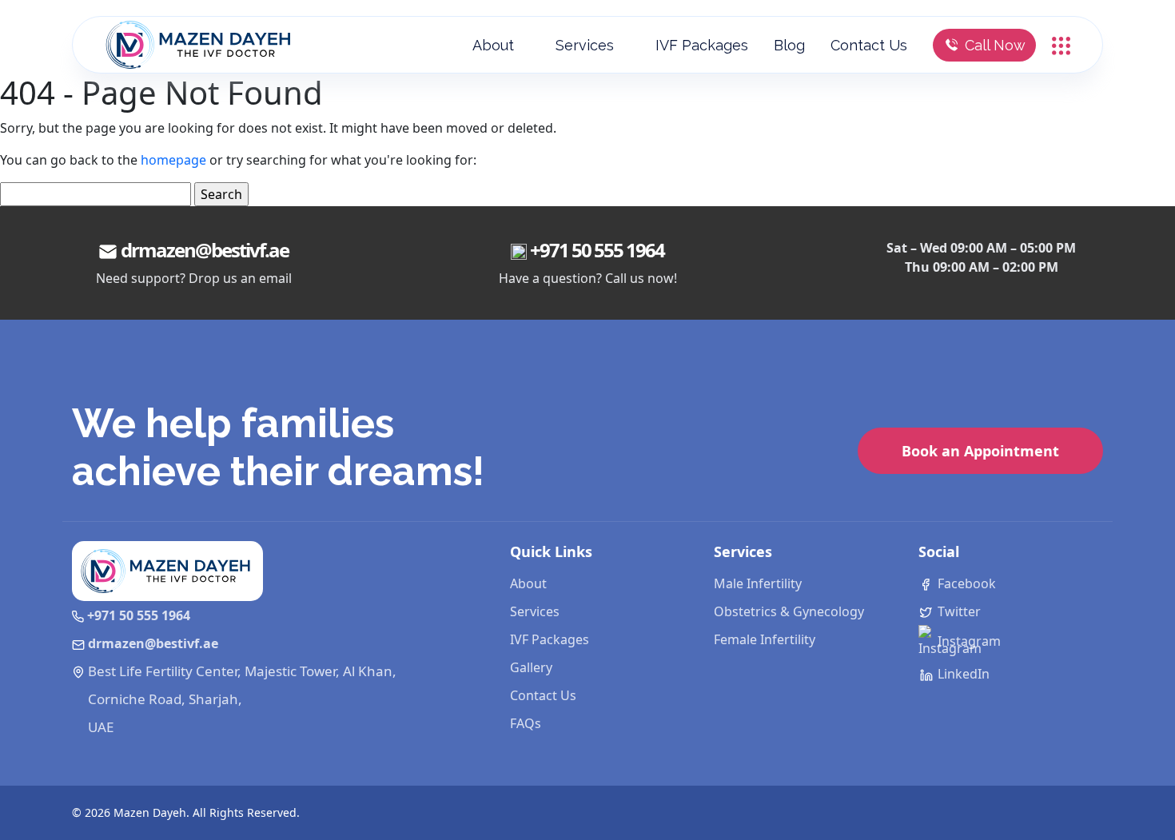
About (493, 45)
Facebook (965, 583)
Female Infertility (764, 639)
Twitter (957, 611)
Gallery (531, 667)
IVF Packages (701, 45)
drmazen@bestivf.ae (205, 250)
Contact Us (868, 45)
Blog (789, 45)
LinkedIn (962, 674)
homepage (173, 160)
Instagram (967, 641)
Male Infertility (758, 583)
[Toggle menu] (1061, 44)
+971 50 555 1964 (597, 250)
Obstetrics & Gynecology (789, 611)
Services (585, 45)
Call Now (995, 45)
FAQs (525, 723)
